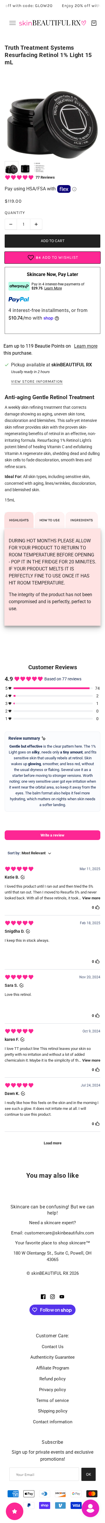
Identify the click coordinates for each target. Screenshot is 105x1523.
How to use (49, 520)
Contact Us (53, 1346)
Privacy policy (52, 1389)
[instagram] (52, 1296)
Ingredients (81, 520)
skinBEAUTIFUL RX (71, 365)
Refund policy (52, 1378)
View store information (37, 382)
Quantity (15, 212)
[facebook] (43, 1296)
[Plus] (36, 224)
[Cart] (94, 23)
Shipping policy (52, 1411)
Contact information (52, 1421)
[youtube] (61, 1296)
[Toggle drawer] (12, 23)
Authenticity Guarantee (52, 1357)
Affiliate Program (52, 1368)
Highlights (19, 520)
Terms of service (52, 1400)
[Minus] (11, 224)
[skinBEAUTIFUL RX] (52, 23)
